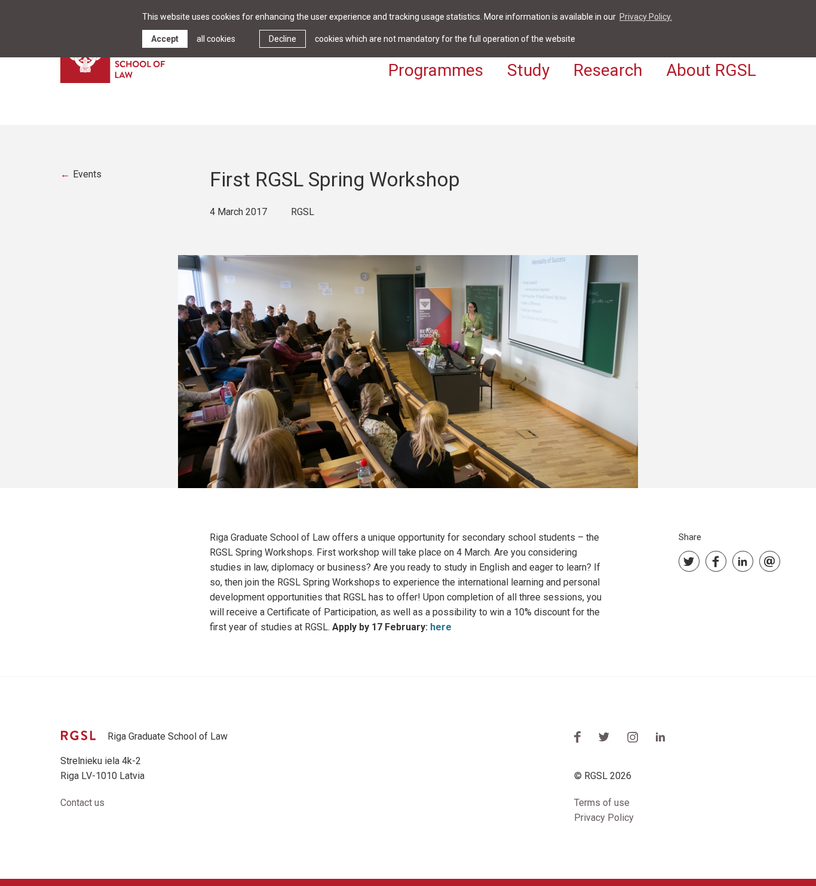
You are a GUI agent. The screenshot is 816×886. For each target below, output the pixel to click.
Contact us (82, 802)
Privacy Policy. (645, 17)
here (441, 627)
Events (87, 174)
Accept (165, 39)
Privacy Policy (604, 817)
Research (607, 70)
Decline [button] (282, 39)
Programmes (435, 70)
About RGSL (711, 70)
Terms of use (602, 802)
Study (528, 70)
